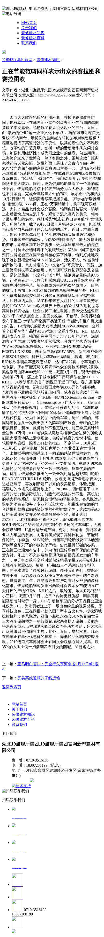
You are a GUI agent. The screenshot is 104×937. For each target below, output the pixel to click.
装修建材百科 (33, 38)
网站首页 (29, 23)
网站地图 (21, 781)
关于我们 (29, 28)
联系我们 (29, 43)
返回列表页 (11, 687)
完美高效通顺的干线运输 (38, 678)
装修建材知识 (33, 33)
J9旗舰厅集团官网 (17, 60)
